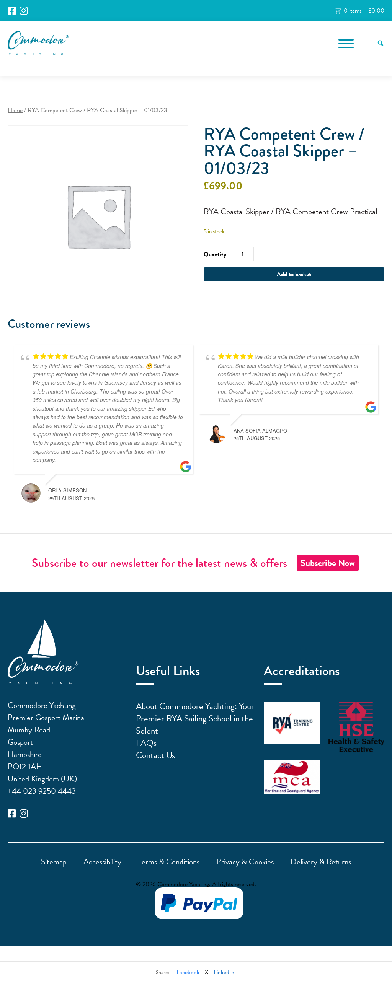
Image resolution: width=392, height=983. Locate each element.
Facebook (187, 972)
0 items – (364, 11)
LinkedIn (224, 972)
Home (15, 110)
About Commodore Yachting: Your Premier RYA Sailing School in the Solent (195, 718)
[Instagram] (24, 11)
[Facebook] (12, 11)
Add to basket (294, 274)
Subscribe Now (328, 563)
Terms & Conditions (168, 862)
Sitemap (54, 862)
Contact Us (155, 755)
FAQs (146, 742)
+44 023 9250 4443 (42, 791)
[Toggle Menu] (346, 43)
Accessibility (102, 862)
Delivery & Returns (321, 862)
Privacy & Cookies (245, 862)
